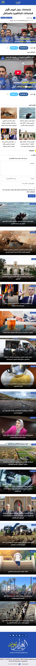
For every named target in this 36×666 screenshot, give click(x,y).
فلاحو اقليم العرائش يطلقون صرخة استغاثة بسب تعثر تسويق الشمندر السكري (18, 543)
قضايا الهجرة (32, 203)
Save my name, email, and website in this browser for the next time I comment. (18, 191)
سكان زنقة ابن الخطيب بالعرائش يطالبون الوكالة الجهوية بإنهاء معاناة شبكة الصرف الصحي (18, 251)
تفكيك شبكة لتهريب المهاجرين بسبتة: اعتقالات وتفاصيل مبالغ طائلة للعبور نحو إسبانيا (18, 358)
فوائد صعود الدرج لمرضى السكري (18, 571)
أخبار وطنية (33, 366)
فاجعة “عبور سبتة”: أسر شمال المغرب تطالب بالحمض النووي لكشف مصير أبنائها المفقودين (18, 621)
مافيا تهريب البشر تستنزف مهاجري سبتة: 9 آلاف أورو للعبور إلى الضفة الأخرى (18, 222)
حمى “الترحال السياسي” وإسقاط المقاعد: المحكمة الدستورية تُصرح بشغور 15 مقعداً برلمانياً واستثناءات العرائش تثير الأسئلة (18, 515)
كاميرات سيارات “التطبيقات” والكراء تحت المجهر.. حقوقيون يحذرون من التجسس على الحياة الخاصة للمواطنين (17, 488)
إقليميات (33, 259)
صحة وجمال (33, 312)
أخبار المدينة (9, 17)
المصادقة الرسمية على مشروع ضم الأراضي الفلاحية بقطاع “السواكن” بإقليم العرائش (18, 463)
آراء (34, 578)
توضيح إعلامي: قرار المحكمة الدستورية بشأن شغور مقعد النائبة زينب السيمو (18, 436)
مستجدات (3, 17)
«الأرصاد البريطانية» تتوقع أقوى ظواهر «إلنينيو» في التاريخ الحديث (17, 412)
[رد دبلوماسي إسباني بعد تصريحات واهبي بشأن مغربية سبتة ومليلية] (9, 134)
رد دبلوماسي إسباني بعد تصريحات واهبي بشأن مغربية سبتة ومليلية (18, 304)
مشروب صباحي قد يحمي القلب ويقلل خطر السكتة (18, 332)
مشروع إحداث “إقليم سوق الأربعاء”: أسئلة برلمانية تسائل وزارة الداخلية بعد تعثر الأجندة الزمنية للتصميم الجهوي (18, 276)
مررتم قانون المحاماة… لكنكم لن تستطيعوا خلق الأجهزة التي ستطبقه (18, 597)
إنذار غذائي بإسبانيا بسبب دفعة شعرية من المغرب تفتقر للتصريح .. (18, 385)
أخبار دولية (33, 285)
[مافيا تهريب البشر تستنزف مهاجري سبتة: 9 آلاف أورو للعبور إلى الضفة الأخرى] (27, 113)
